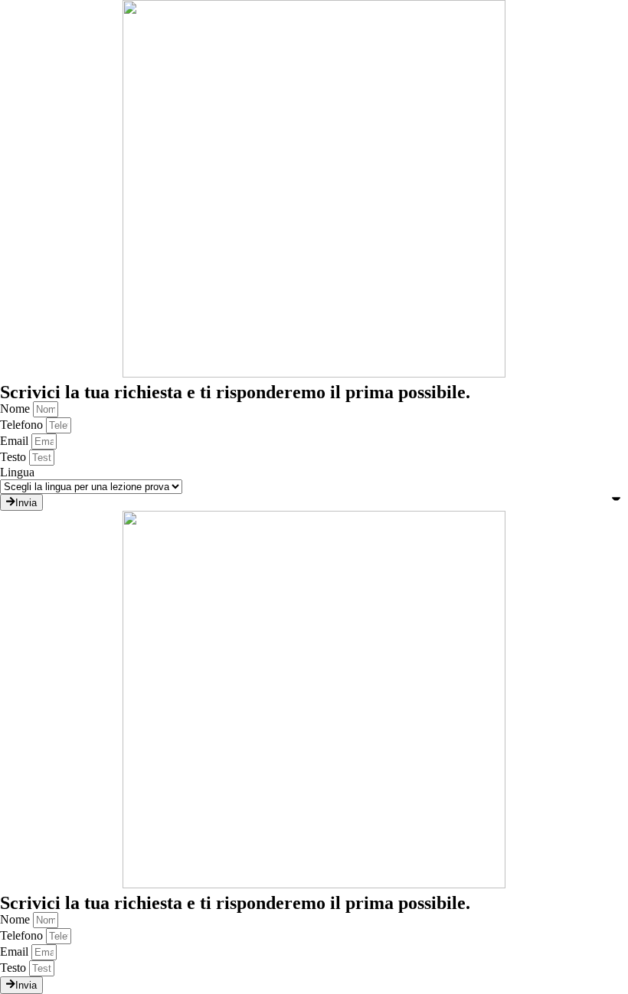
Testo (14, 456)
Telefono (23, 424)
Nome (16, 408)
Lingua (17, 472)
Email (15, 440)
